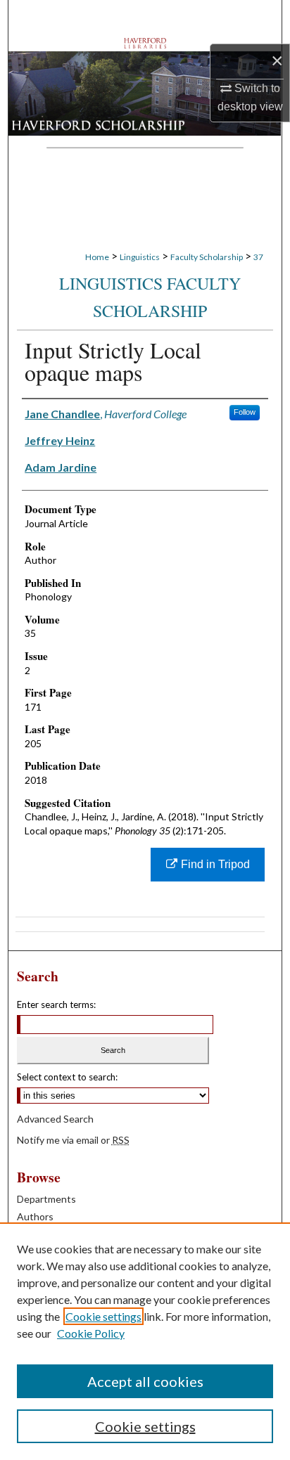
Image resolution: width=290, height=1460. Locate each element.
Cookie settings (103, 1316)
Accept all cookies (145, 1381)
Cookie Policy (91, 1333)
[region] (145, 1341)
